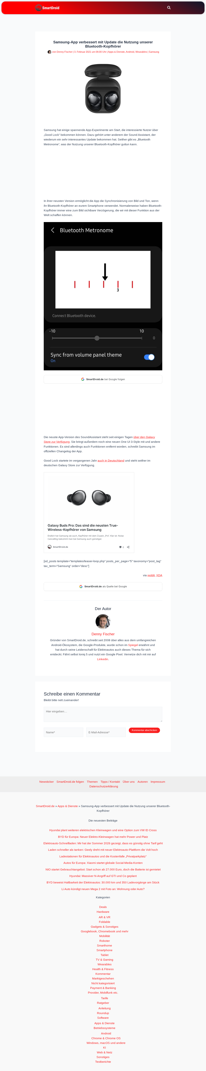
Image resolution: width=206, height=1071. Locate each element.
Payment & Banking (103, 988)
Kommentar (103, 973)
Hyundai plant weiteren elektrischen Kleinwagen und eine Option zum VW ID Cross (103, 830)
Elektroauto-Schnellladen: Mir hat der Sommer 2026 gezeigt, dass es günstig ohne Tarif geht (103, 843)
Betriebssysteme (104, 1028)
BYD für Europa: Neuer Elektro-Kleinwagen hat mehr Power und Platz (103, 836)
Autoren (143, 781)
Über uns (129, 781)
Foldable (104, 921)
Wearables (141, 52)
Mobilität (104, 936)
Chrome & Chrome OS (106, 1038)
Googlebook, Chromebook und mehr (104, 931)
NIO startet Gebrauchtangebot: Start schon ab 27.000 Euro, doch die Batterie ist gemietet (103, 869)
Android (130, 52)
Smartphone (105, 950)
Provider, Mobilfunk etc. (103, 992)
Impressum (158, 781)
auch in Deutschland (111, 460)
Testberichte (103, 1061)
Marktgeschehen (103, 978)
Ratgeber (103, 1002)
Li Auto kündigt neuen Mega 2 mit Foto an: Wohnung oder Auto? (103, 889)
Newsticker (46, 781)
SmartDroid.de (45, 806)
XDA (159, 575)
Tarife (104, 998)
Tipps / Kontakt (110, 781)
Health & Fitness (103, 969)
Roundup (103, 1013)
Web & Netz (104, 1052)
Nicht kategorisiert (103, 983)
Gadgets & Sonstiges (104, 926)
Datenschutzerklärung (103, 786)
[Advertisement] (103, 172)
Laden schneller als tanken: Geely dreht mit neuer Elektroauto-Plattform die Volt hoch (103, 849)
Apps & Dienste (116, 52)
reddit (151, 575)
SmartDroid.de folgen (70, 781)
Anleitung (104, 1008)
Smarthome (104, 945)
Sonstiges (103, 1057)
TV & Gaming (104, 959)
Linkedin (102, 659)
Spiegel (133, 645)
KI (104, 1047)
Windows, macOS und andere (106, 1043)
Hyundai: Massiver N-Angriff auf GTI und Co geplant (103, 876)
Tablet (104, 955)
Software (103, 1017)
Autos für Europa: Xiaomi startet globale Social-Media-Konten (103, 862)
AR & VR (104, 917)
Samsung (154, 52)
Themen (92, 781)
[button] (169, 8)
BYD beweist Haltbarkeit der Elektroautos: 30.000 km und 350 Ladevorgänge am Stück (103, 882)
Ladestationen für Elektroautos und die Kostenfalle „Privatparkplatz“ (103, 856)
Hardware (103, 911)
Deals (103, 907)
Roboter (104, 940)
